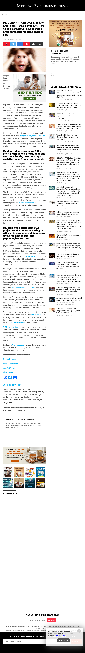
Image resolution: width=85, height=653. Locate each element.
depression (26, 394)
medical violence (28, 397)
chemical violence (20, 392)
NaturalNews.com (10, 359)
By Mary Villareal (69, 304)
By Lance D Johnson (70, 183)
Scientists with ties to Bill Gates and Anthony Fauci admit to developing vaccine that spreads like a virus (69, 300)
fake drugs (36, 394)
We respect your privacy (31, 630)
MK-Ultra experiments (12, 327)
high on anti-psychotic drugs (23, 287)
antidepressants (23, 389)
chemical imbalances (16, 323)
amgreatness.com (10, 363)
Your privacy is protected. (12, 438)
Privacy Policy (60, 636)
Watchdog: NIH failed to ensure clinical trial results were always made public (67, 137)
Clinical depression (35, 392)
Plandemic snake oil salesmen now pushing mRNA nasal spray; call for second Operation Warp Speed (68, 126)
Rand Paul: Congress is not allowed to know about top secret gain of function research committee (68, 290)
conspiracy (7, 394)
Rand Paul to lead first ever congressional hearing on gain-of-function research (68, 311)
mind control (14, 400)
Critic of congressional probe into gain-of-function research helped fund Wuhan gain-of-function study (68, 246)
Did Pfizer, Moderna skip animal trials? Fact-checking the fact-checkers (67, 204)
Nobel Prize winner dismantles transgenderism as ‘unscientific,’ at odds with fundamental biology (68, 105)
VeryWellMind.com (10, 368)
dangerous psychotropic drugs (32, 136)
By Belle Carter (69, 141)
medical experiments (11, 397)
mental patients (31, 256)
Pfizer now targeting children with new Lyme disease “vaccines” (68, 255)
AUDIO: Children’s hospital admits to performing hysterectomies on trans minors (68, 116)
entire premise (37, 315)
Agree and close (63, 640)
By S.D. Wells (68, 168)
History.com (8, 372)
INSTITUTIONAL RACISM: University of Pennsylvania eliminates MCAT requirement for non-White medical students (69, 94)
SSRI (10, 402)
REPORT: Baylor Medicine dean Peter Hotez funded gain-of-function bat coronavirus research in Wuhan (68, 266)
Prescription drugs (28, 400)
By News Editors (69, 110)
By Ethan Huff (68, 99)
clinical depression (26, 203)
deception (17, 394)
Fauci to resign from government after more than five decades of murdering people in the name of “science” (68, 149)
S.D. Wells (19, 39)
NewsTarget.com (19, 345)
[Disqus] (24, 524)
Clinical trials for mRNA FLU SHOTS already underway (68, 236)
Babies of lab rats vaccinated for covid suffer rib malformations (67, 213)
